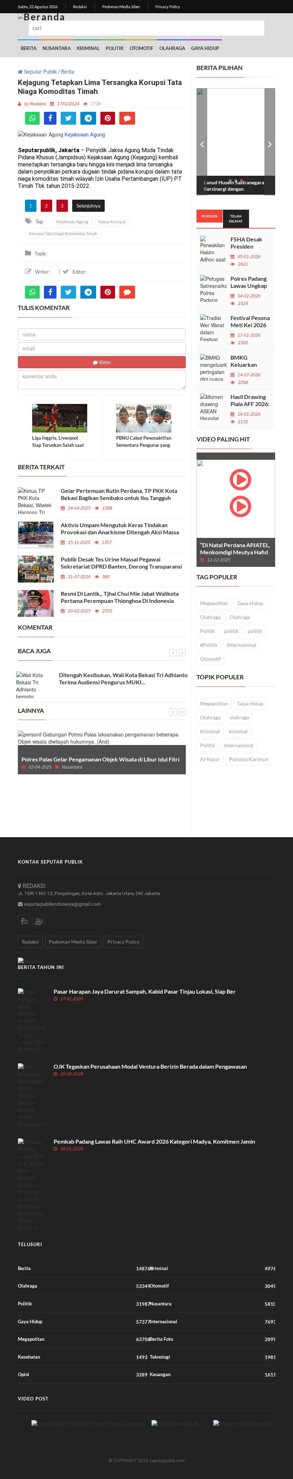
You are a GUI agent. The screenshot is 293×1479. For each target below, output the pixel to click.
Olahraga (172, 48)
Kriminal (88, 48)
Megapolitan (214, 603)
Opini (82, 1374)
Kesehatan (82, 1357)
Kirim (104, 362)
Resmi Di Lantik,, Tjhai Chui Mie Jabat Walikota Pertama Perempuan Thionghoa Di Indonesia (120, 597)
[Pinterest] (107, 118)
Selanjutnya (88, 206)
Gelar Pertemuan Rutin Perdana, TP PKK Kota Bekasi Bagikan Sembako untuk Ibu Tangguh (119, 494)
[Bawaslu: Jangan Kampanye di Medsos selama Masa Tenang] (175, 1423)
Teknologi (212, 1357)
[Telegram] (88, 118)
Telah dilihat (236, 218)
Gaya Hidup (205, 48)
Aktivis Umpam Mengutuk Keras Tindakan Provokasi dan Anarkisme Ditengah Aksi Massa (120, 528)
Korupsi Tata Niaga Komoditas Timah (63, 233)
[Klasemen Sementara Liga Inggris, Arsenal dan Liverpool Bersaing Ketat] (87, 1423)
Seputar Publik (40, 71)
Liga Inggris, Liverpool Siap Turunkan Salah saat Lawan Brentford (58, 445)
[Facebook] (50, 118)
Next (269, 141)
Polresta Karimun (248, 759)
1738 (96, 103)
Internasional (241, 645)
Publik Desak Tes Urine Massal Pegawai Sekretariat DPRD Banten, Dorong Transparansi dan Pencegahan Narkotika (121, 566)
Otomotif (141, 48)
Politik (115, 48)
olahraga (239, 717)
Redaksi (80, 6)
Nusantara (57, 48)
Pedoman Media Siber (121, 6)
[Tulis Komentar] (127, 118)
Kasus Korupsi (112, 221)
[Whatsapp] (32, 118)
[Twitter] (68, 118)
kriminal (238, 731)
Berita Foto (212, 1339)
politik (231, 631)
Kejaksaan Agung (72, 221)
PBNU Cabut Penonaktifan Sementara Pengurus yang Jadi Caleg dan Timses (143, 445)
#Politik (209, 645)
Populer (210, 216)
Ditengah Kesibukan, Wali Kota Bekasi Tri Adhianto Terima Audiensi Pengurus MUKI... (123, 678)
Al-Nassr (210, 759)
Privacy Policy (167, 6)
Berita (28, 48)
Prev (202, 141)
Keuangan (212, 1374)
